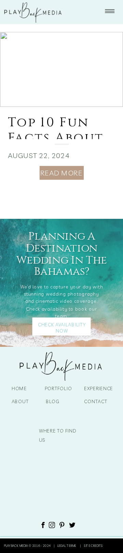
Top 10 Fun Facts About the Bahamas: (59, 137)
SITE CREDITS (93, 546)
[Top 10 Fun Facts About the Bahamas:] (61, 69)
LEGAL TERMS (67, 546)
